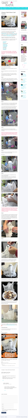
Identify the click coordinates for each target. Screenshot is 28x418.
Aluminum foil (5, 44)
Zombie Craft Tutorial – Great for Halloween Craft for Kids (8, 365)
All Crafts (3, 362)
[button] (27, 9)
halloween (15, 363)
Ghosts (5, 362)
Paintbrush (4, 49)
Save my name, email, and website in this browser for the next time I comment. (9, 410)
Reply (3, 380)
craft (12, 363)
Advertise (23, 7)
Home (1, 7)
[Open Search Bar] (25, 9)
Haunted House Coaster (13, 34)
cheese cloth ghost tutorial (9, 363)
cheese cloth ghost (4, 363)
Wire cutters (4, 48)
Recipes (9, 7)
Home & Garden (17, 7)
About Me (26, 7)
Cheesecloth (4, 41)
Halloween (7, 362)
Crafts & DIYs (4, 7)
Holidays (13, 7)
